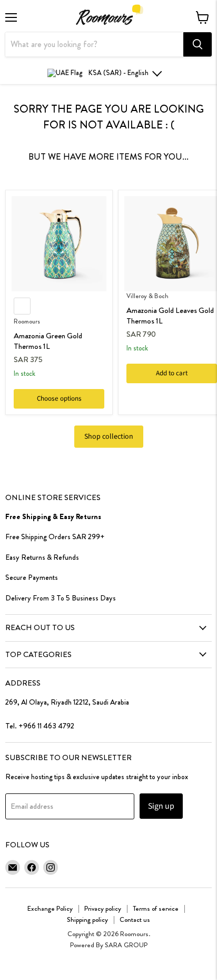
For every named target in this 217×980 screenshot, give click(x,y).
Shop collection (108, 436)
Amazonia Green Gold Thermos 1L (48, 341)
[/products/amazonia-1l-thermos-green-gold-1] (59, 243)
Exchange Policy (50, 908)
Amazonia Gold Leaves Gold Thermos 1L (170, 315)
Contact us (135, 919)
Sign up (161, 806)
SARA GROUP (126, 945)
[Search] (197, 44)
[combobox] (94, 44)
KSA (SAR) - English (118, 73)
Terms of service (156, 908)
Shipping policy (87, 919)
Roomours (27, 321)
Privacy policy (102, 908)
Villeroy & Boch (147, 296)
